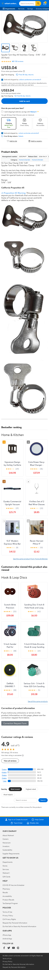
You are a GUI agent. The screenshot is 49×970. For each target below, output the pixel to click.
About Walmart (8, 835)
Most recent (15, 789)
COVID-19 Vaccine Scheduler (13, 885)
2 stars (4, 778)
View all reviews (10, 760)
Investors (6, 846)
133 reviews (19, 61)
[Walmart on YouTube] (13, 948)
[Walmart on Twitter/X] (8, 948)
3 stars (4, 775)
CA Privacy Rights (9, 919)
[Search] (38, 3)
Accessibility (7, 896)
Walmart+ (6, 873)
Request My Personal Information (15, 923)
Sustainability (7, 850)
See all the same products (38, 701)
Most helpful (8, 794)
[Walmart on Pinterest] (18, 948)
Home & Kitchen (37, 160)
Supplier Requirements (11, 853)
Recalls (5, 892)
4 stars (4, 772)
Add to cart (24, 101)
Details (20, 136)
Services (21, 8)
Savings (30, 8)
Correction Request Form (15, 723)
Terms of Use (7, 912)
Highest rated (31, 789)
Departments (10, 8)
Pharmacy (6, 889)
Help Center (39, 819)
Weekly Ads (34, 823)
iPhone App (7, 935)
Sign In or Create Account (17, 819)
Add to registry (36, 141)
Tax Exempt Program (10, 903)
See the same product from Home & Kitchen (30, 558)
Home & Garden (24, 160)
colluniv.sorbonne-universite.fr (30, 79)
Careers (5, 839)
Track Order (18, 823)
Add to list (13, 141)
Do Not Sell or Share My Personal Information (19, 926)
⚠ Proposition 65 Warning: (13, 192)
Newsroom (7, 842)
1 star (5, 781)
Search (43, 800)
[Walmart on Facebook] (4, 948)
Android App (7, 938)
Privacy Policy (8, 915)
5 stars (4, 769)
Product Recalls (8, 900)
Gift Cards (6, 876)
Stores (5, 866)
